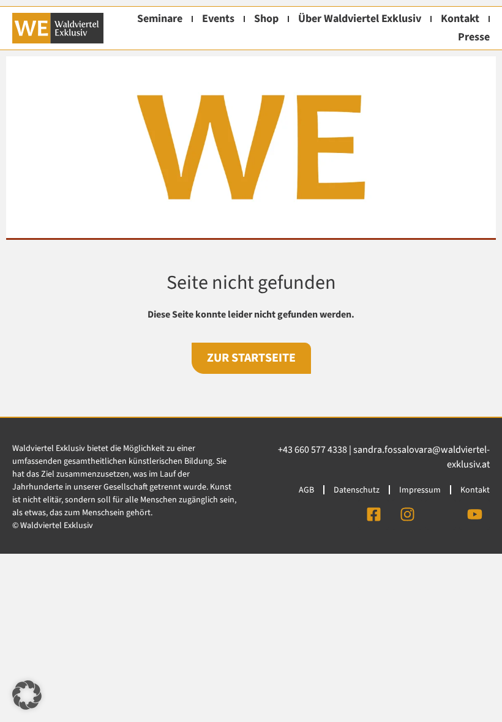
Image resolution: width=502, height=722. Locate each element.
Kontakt (460, 18)
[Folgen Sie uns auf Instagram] (407, 514)
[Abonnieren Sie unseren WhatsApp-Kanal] (440, 514)
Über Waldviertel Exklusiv (359, 18)
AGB (306, 490)
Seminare (159, 18)
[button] (27, 695)
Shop (266, 18)
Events (218, 18)
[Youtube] (474, 514)
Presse (474, 37)
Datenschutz (357, 490)
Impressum (420, 490)
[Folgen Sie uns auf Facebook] (373, 514)
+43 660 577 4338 (312, 449)
